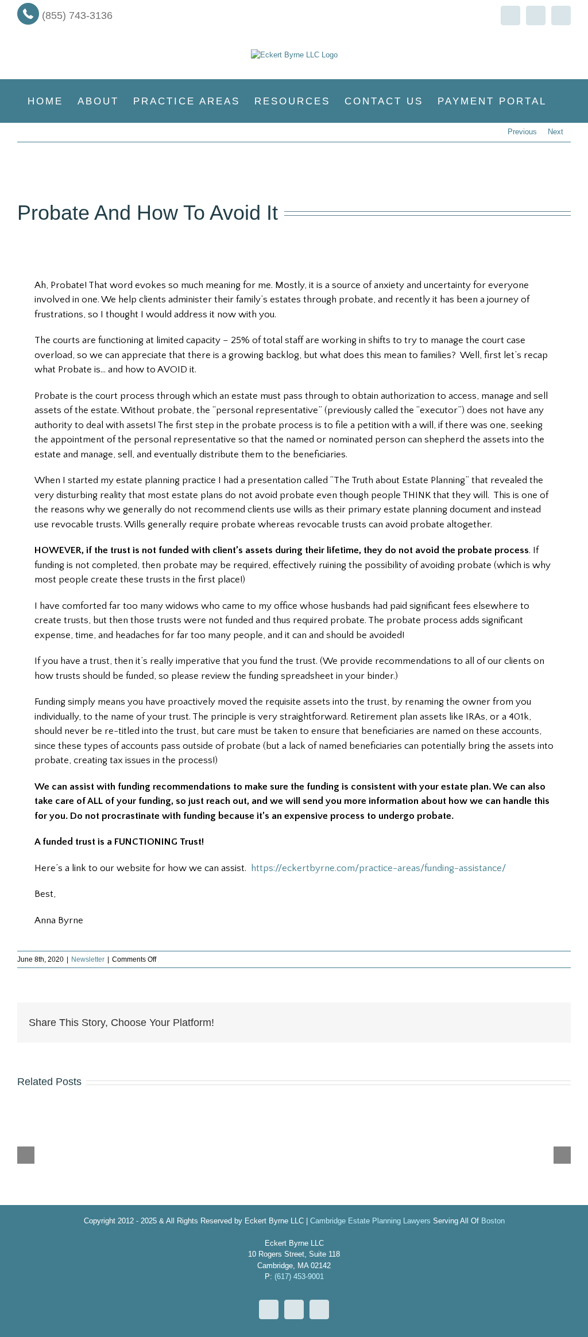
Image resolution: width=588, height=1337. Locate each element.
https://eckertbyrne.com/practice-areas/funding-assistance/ (378, 868)
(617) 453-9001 (299, 1276)
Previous (522, 131)
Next (555, 131)
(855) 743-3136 (77, 15)
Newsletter (88, 959)
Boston (493, 1220)
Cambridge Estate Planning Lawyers (370, 1220)
